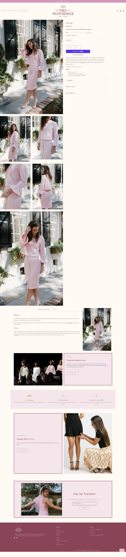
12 (82, 32)
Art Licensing (60, 531)
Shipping (92, 533)
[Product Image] (31, 67)
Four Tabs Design (97, 550)
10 (80, 32)
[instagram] (16, 538)
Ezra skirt (83, 62)
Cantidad (68, 40)
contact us (70, 322)
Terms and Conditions (96, 529)
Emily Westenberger (83, 550)
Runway (58, 535)
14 (84, 32)
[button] (117, 11)
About (58, 529)
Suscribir (84, 507)
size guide (16, 334)
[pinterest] (14, 538)
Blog (57, 537)
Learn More (22, 450)
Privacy (92, 531)
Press (58, 533)
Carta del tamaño (71, 35)
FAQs (57, 542)
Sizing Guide (59, 544)
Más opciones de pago (78, 54)
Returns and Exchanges (96, 535)
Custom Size (89, 32)
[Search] (117, 11)
